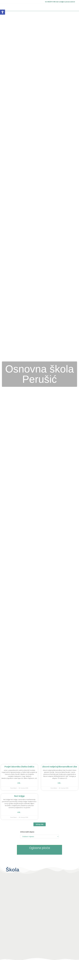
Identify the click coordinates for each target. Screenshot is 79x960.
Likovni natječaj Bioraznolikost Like (59, 766)
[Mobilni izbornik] (74, 7)
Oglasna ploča (39, 848)
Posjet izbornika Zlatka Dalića (19, 766)
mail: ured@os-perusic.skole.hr (65, 2)
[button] (2, 12)
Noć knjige (19, 796)
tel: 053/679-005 (50, 2)
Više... (19, 783)
